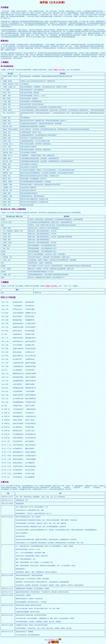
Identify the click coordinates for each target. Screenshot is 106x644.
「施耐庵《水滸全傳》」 (59, 69)
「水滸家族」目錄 (52, 640)
